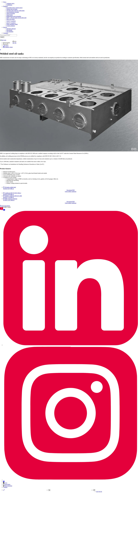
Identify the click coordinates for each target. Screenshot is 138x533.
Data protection (8, 485)
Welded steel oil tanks (11, 9)
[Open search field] (49, 490)
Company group (8, 47)
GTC (6, 483)
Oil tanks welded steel (9, 188)
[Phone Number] (3, 490)
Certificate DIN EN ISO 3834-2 (12, 193)
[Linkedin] (70, 345)
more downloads (5, 205)
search (2, 37)
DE (97, 491)
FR (99, 491)
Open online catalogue (70, 191)
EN (101, 491)
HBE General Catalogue (10, 199)
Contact (6, 45)
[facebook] (3, 481)
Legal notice (7, 484)
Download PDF (71, 190)
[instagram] (70, 480)
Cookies (5, 487)
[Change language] (94, 490)
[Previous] (132, 149)
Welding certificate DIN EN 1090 (12, 196)
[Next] (135, 149)
